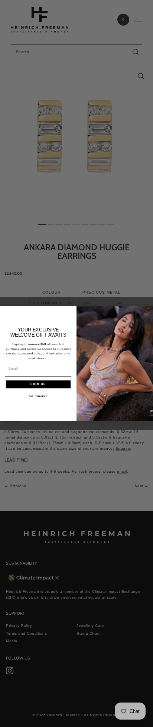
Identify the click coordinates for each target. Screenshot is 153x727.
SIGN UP (38, 384)
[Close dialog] (148, 310)
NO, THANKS (38, 396)
